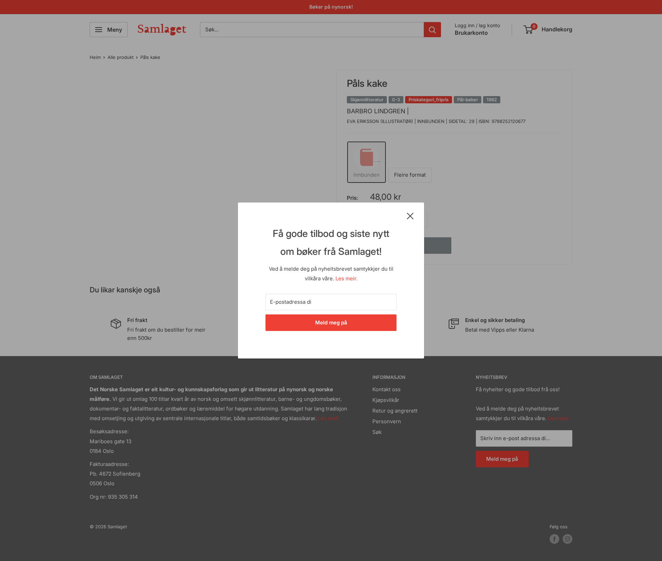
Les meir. (346, 278)
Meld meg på (331, 322)
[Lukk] (410, 215)
